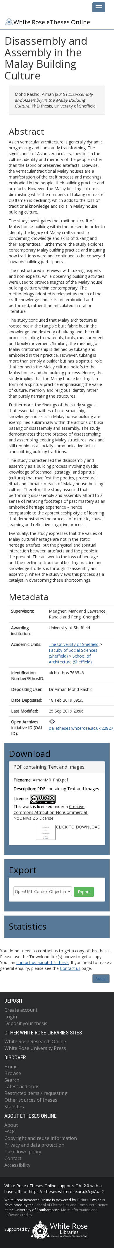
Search (11, 1080)
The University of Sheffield (74, 644)
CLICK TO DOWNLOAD (78, 827)
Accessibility (17, 1165)
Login (10, 1016)
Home (11, 1066)
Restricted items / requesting (36, 1093)
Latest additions (21, 1086)
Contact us (70, 968)
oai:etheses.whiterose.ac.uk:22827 (81, 728)
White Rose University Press (35, 1048)
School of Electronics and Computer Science (71, 1204)
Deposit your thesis (25, 1023)
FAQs (9, 1131)
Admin (101, 978)
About (11, 1125)
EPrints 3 (84, 1199)
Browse (12, 1073)
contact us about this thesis (42, 962)
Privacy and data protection (34, 1145)
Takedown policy (22, 1151)
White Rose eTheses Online (51, 22)
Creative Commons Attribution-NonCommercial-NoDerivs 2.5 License (50, 812)
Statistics (14, 1106)
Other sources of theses (30, 1100)
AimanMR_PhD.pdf (50, 780)
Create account (20, 1010)
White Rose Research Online (35, 1041)
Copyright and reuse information (40, 1138)
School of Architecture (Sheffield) (70, 659)
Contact (12, 1158)
